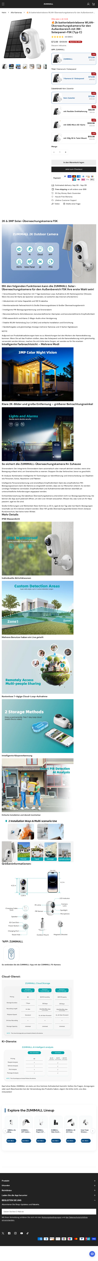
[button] (93, 4)
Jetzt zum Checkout (73, 169)
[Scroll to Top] (93, 1248)
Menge (54, 146)
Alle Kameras (16, 12)
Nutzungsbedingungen (51, 1217)
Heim (4, 12)
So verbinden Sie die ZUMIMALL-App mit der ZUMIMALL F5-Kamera (31, 964)
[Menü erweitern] (3, 4)
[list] (24, 39)
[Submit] (93, 1211)
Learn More (11, 1141)
